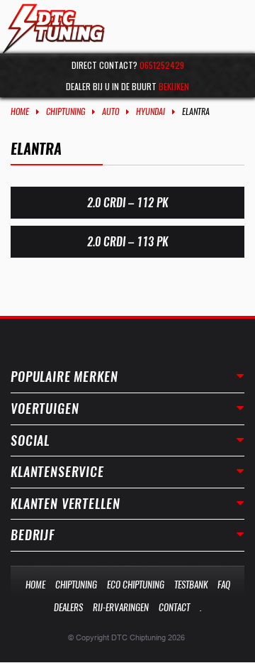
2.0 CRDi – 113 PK (127, 241)
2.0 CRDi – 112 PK (127, 202)
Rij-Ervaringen (121, 607)
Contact (174, 607)
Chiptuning (65, 111)
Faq (223, 585)
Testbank (191, 585)
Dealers (68, 607)
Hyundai (150, 111)
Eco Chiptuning (135, 585)
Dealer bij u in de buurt (127, 86)
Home (20, 111)
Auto (110, 111)
